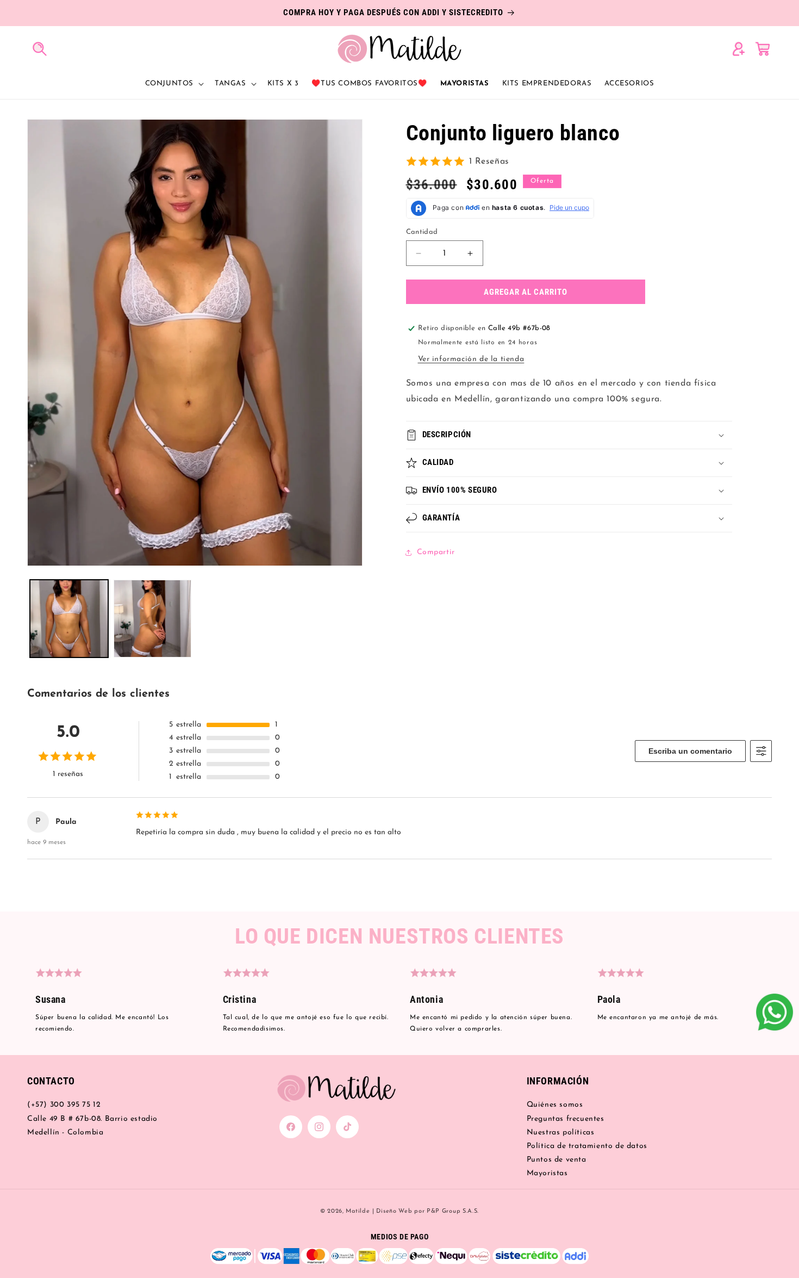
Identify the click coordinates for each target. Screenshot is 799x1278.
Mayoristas (547, 1173)
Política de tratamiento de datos (587, 1146)
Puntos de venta (556, 1160)
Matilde (358, 1211)
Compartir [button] (436, 552)
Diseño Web (394, 1211)
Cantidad (422, 231)
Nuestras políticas (561, 1132)
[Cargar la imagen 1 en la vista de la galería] (69, 619)
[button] (39, 48)
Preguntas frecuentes (565, 1119)
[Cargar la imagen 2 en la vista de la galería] (153, 619)
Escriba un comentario (690, 751)
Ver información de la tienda (471, 359)
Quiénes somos (555, 1105)
